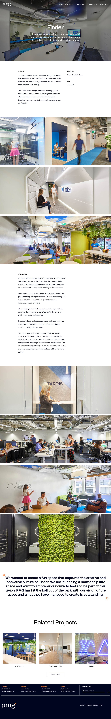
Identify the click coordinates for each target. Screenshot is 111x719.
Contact (104, 4)
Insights (91, 4)
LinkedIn (95, 705)
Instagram (88, 705)
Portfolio (69, 4)
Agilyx (91, 666)
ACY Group (19, 666)
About (57, 4)
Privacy (101, 705)
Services (80, 4)
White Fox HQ (55, 666)
